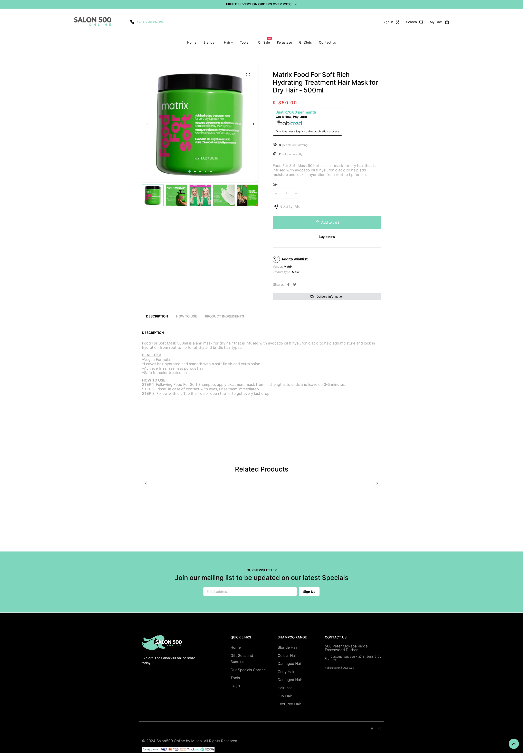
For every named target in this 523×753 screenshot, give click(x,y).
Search (147, 728)
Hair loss (285, 688)
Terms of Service (168, 728)
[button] (195, 171)
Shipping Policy (196, 728)
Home (235, 647)
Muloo (196, 741)
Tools (235, 678)
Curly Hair (286, 672)
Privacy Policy (221, 728)
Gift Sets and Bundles (241, 658)
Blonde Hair (288, 647)
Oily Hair (285, 696)
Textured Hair (289, 704)
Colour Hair (287, 655)
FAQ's (235, 686)
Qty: (275, 184)
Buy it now (326, 237)
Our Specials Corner (247, 670)
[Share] (288, 284)
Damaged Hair (290, 663)
